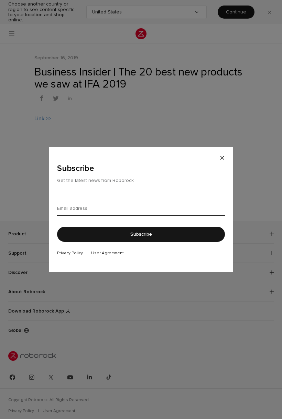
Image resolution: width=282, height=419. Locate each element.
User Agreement (107, 253)
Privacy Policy (70, 253)
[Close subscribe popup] (222, 157)
